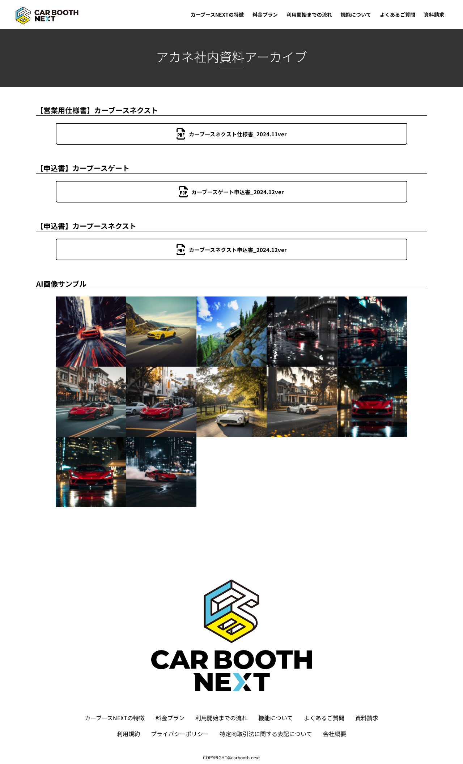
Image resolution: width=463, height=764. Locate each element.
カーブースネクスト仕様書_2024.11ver (238, 134)
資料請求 (366, 717)
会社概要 (334, 733)
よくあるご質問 (324, 717)
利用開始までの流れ (221, 717)
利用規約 (128, 733)
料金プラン (170, 717)
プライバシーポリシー (180, 733)
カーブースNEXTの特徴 (115, 717)
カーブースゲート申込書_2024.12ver (237, 192)
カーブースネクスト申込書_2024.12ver (238, 249)
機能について (275, 717)
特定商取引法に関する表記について (266, 733)
